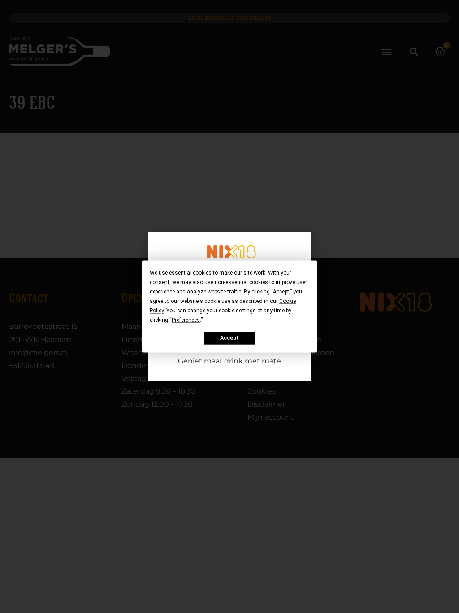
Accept (229, 338)
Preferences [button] (186, 320)
